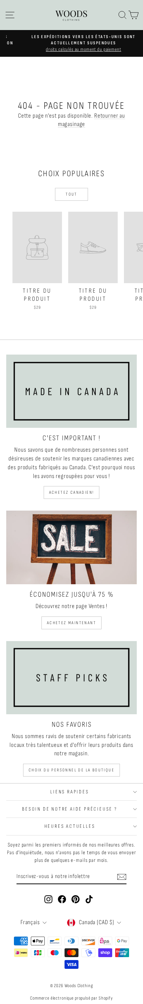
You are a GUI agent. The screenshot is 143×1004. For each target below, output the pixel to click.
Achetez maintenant (71, 623)
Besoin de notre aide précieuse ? (69, 809)
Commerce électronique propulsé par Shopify (71, 998)
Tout (71, 194)
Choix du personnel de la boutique (71, 770)
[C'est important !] (71, 391)
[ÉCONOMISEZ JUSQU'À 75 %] (71, 547)
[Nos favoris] (71, 677)
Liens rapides (69, 792)
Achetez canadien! (71, 492)
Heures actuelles (69, 826)
